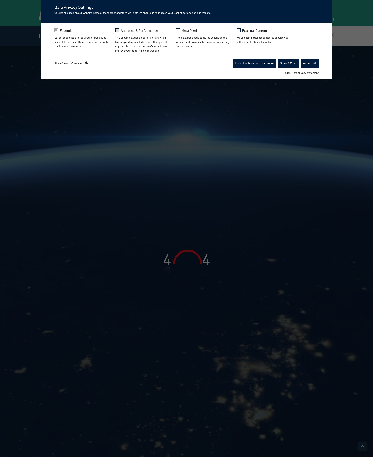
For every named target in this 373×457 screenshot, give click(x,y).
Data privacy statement (305, 72)
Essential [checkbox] (67, 30)
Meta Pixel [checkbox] (189, 30)
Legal (286, 72)
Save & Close (288, 63)
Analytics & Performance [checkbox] (139, 30)
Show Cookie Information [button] (69, 63)
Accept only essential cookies (254, 63)
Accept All (310, 63)
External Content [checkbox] (254, 30)
